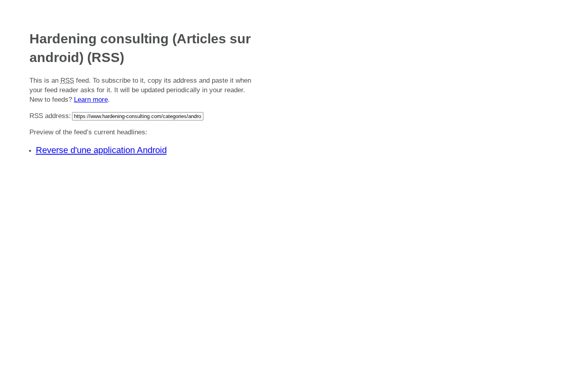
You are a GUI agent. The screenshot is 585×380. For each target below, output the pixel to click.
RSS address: (50, 116)
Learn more (91, 99)
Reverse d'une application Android (101, 150)
